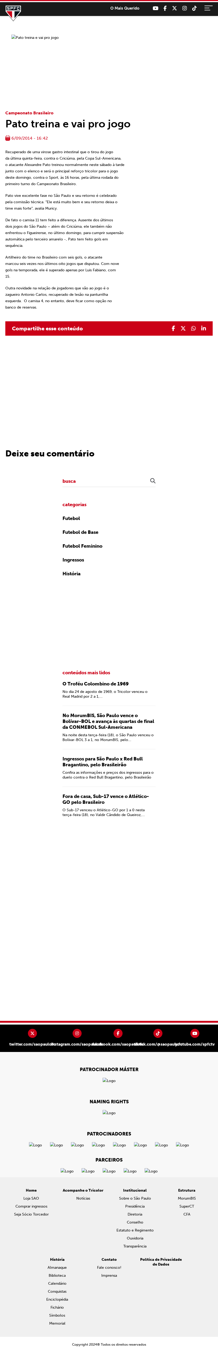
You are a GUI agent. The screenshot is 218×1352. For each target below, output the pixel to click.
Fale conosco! (109, 1267)
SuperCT (186, 1206)
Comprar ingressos (31, 1206)
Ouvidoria (135, 1238)
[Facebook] (165, 8)
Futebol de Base (80, 532)
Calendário (57, 1283)
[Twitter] (174, 8)
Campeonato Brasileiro (29, 112)
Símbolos (57, 1315)
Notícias (83, 1198)
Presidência (135, 1206)
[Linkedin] (203, 328)
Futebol (71, 518)
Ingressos (73, 560)
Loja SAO (31, 1198)
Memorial (57, 1323)
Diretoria (135, 1214)
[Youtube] (155, 8)
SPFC (13, 13)
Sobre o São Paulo (135, 1198)
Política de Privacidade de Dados (161, 1262)
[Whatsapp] (193, 328)
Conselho (135, 1222)
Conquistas (57, 1291)
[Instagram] (184, 8)
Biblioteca (57, 1275)
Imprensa (109, 1275)
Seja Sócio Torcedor (31, 1214)
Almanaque (57, 1267)
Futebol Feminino (82, 546)
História (71, 574)
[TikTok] (194, 8)
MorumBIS (187, 1198)
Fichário (57, 1307)
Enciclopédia (57, 1299)
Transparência (134, 1246)
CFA (186, 1214)
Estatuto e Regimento (135, 1230)
